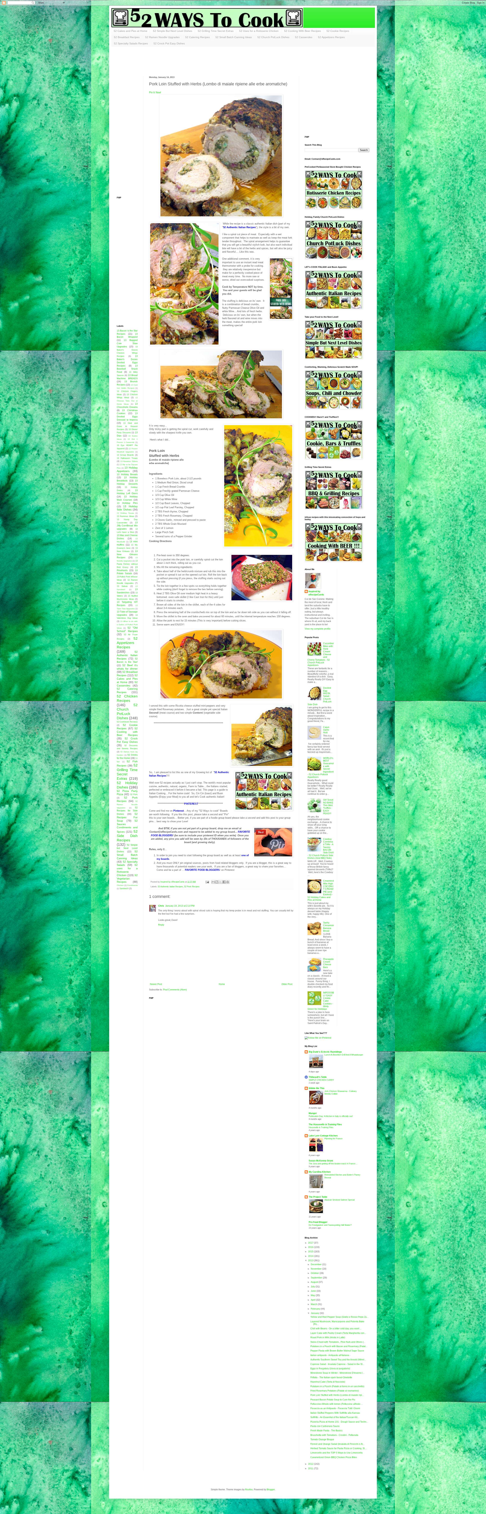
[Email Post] (206, 882)
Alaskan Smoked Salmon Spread (339, 1200)
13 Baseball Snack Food (127, 369)
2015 (311, 1251)
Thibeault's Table (318, 1077)
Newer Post (156, 984)
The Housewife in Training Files (325, 1124)
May (313, 1295)
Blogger (271, 1489)
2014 (311, 1256)
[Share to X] (220, 882)
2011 (311, 1468)
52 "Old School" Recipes (127, 629)
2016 (311, 1247)
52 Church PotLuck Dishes (273, 37)
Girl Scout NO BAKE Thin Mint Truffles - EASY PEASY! (328, 807)
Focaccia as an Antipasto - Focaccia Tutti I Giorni (335, 1408)
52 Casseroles (303, 37)
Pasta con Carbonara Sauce (325, 1426)
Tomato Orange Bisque (322, 1439)
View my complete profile (318, 628)
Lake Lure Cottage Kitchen (323, 1135)
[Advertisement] (186, 60)
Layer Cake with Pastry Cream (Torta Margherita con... (338, 1333)
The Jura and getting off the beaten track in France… (333, 1163)
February (316, 1308)
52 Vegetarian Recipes (127, 878)
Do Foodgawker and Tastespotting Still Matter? (330, 1225)
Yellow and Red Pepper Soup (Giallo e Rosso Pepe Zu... (339, 1317)
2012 (311, 1464)
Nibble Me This (316, 1088)
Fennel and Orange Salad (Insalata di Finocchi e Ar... (337, 1444)
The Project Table (318, 1197)
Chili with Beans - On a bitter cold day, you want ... (335, 1328)
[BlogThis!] (217, 882)
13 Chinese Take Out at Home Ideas (127, 401)
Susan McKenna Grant (321, 1160)
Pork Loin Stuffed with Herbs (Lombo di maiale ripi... (337, 1395)
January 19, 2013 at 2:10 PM (180, 906)
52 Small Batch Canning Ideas (233, 37)
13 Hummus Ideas (125, 516)
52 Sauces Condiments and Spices (127, 826)
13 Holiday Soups (125, 513)
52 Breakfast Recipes (127, 37)
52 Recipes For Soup (127, 817)
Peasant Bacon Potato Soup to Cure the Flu (332, 1399)
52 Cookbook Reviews (127, 722)
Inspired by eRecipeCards (316, 593)
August (315, 1282)
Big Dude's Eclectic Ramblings (325, 1052)
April (313, 1300)
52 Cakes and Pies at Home (130, 30)
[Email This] (213, 882)
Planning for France (333, 1138)
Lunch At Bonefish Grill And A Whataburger (343, 1055)
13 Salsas (122, 586)
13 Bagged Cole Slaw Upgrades (127, 343)
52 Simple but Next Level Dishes (127, 848)
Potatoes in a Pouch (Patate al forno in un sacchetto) (337, 1386)
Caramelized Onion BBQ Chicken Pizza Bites (333, 1457)
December (316, 1264)
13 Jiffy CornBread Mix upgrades (127, 525)
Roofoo (249, 1489)
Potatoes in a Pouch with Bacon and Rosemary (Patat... (338, 1346)
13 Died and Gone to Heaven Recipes (127, 426)
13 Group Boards (125, 455)
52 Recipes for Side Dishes (127, 811)
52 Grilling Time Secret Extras (216, 30)
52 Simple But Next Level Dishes (172, 30)
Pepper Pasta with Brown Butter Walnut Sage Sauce (337, 1350)
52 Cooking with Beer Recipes (127, 732)
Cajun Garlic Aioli (326, 730)
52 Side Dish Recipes (127, 835)
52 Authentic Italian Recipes (170, 886)
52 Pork (134, 794)
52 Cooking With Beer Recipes (302, 30)
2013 (311, 1260)
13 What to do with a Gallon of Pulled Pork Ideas (127, 624)
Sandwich (124, 888)
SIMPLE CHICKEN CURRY (321, 1080)
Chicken (120, 885)
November (316, 1268)
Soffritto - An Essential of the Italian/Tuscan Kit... (334, 1417)
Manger (313, 1113)
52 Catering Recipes (197, 37)
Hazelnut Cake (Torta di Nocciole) (327, 1382)
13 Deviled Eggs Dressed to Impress (127, 416)
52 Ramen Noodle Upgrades (162, 37)
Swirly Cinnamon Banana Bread (328, 926)
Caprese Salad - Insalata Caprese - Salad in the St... (337, 1364)
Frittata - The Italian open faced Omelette (331, 1377)
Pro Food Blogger (318, 1222)
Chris (161, 906)
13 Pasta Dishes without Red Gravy (127, 564)
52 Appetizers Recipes (331, 37)
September (317, 1277)
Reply (161, 924)
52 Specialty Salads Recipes (131, 43)
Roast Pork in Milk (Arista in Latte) (327, 1337)
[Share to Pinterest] (228, 882)
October (315, 1273)
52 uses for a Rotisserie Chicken (127, 869)
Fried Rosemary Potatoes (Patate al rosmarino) (334, 1390)
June (313, 1291)
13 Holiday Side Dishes (127, 508)
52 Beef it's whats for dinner (127, 667)
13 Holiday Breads (127, 474)
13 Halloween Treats (127, 458)
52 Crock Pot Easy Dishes (169, 43)
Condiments (132, 885)
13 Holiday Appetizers (127, 469)
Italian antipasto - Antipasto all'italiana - (330, 1355)
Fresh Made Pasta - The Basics (326, 1430)
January (315, 1313)
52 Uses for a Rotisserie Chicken (259, 30)
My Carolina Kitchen (320, 1172)
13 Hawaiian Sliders (129, 461)
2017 (311, 1243)
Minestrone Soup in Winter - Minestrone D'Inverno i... (337, 1373)
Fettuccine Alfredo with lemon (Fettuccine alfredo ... (336, 1404)
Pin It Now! (155, 92)
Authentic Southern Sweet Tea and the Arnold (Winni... (338, 1359)
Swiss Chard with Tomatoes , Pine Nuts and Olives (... (337, 1342)
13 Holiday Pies (127, 503)
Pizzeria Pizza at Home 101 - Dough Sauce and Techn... (339, 1422)
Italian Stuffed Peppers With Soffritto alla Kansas (335, 1413)
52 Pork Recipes (192, 886)
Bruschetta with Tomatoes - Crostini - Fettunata (334, 1435)
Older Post (287, 984)
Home (222, 984)
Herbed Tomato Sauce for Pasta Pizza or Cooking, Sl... (338, 1448)
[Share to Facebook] (224, 882)
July (313, 1286)
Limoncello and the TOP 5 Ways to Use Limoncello (336, 1452)
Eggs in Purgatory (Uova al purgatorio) (330, 1368)
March (314, 1304)
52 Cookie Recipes (338, 30)
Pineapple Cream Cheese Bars (328, 963)
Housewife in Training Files (321, 1127)
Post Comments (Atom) (175, 989)
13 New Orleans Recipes (127, 554)
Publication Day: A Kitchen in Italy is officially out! (331, 1116)
